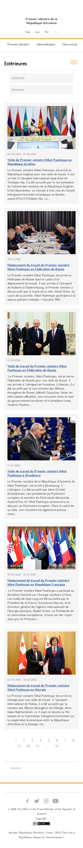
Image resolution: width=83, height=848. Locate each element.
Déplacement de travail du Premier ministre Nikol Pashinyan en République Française (38, 582)
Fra (56, 31)
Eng (27, 31)
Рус (47, 31)
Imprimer (16, 768)
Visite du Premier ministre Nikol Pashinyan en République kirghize (39, 162)
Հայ (37, 31)
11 (37, 746)
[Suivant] (65, 746)
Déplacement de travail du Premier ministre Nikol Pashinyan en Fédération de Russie (38, 267)
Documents (70, 44)
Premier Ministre (18, 44)
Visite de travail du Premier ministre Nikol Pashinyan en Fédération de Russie (37, 368)
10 (28, 746)
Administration (46, 44)
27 (56, 746)
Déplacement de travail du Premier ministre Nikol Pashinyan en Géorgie (38, 687)
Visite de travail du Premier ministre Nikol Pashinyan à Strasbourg (37, 473)
